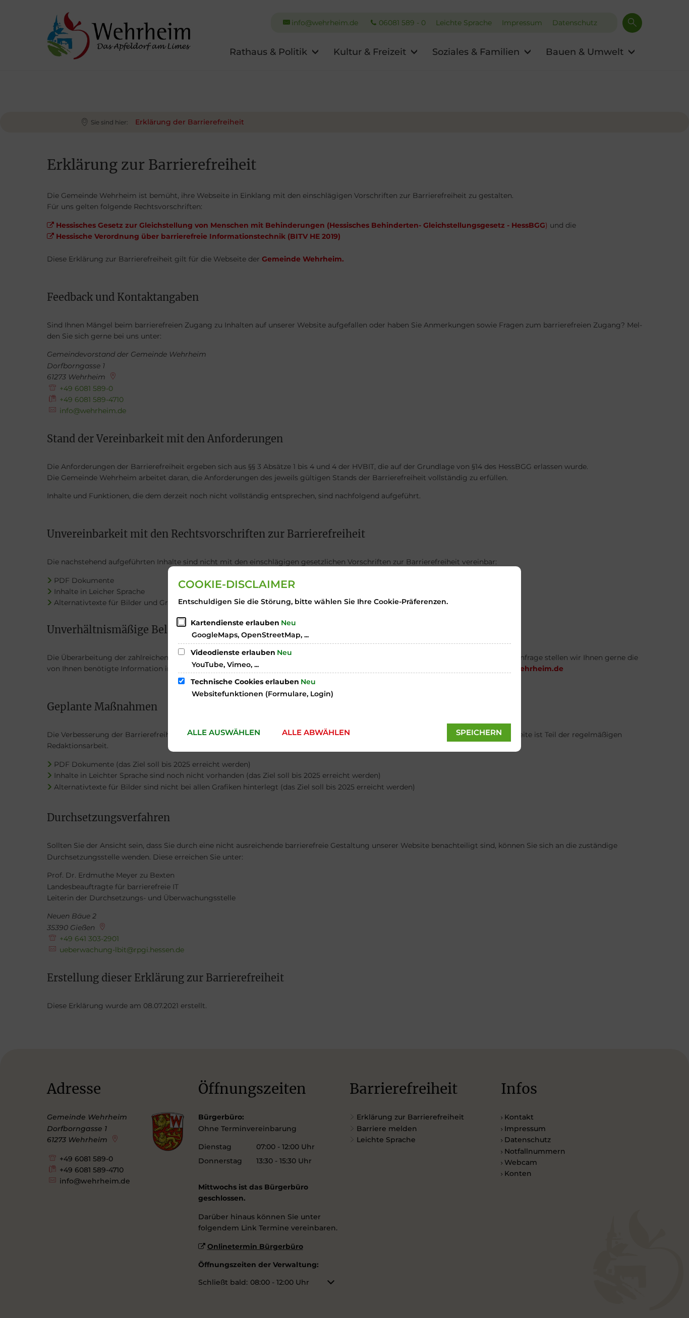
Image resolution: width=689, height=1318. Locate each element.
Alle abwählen (316, 732)
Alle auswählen (223, 732)
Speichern (479, 732)
